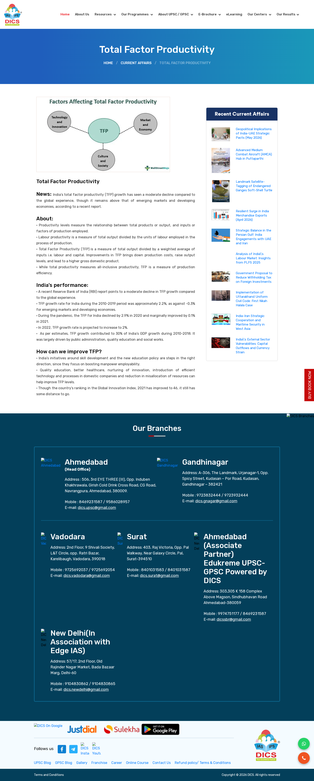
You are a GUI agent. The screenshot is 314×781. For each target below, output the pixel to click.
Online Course (137, 763)
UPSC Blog (42, 763)
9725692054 (103, 569)
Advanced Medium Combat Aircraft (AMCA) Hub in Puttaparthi (254, 154)
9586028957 (118, 502)
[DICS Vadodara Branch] (43, 539)
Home (65, 14)
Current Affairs (136, 63)
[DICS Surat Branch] (120, 539)
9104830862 (76, 683)
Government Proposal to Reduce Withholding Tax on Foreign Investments (254, 277)
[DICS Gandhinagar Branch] (167, 463)
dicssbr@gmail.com (234, 619)
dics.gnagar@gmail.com (216, 501)
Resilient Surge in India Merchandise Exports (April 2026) (252, 215)
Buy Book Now (309, 385)
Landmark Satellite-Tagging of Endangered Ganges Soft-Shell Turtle (254, 186)
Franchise (99, 763)
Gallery (81, 763)
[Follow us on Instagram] (85, 749)
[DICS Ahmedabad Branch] (50, 463)
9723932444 (236, 495)
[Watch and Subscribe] (96, 749)
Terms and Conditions (49, 775)
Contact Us (162, 763)
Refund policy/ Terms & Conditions (203, 763)
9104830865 (103, 683)
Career (116, 763)
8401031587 (179, 569)
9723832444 (209, 495)
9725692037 (76, 569)
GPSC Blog (63, 763)
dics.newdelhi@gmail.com (86, 689)
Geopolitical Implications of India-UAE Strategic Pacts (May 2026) (254, 133)
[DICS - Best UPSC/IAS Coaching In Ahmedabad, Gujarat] (266, 745)
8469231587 (90, 502)
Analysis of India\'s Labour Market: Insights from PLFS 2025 (253, 258)
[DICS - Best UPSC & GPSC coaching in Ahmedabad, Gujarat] (16, 14)
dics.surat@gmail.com (159, 575)
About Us (82, 14)
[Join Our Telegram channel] (73, 749)
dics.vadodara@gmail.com (86, 575)
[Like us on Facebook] (62, 749)
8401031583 (152, 569)
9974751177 (228, 613)
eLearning (234, 14)
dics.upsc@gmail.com (97, 507)
